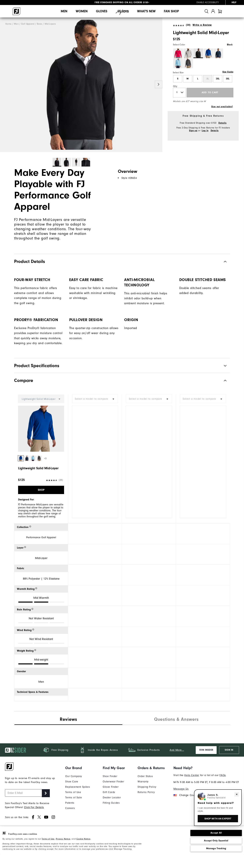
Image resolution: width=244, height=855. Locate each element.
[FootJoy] (16, 11)
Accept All (216, 832)
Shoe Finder (110, 776)
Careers (70, 808)
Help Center (191, 775)
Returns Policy (146, 792)
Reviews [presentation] (68, 719)
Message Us (181, 788)
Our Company (73, 776)
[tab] (220, 11)
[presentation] (176, 719)
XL (207, 78)
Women (82, 11)
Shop (41, 489)
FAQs (222, 775)
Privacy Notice (63, 839)
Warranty (143, 781)
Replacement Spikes (77, 786)
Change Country (189, 795)
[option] (81, 85)
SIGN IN (229, 750)
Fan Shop (171, 11)
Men (64, 11)
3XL (227, 78)
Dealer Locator (112, 797)
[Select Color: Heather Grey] (188, 53)
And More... (177, 749)
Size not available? (222, 106)
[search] (206, 11)
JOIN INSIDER (206, 750)
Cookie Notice (83, 839)
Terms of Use (48, 839)
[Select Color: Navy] (218, 53)
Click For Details (34, 807)
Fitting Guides (111, 802)
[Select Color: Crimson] (178, 53)
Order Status (145, 776)
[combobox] (95, 399)
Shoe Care (71, 781)
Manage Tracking (216, 848)
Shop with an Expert (218, 818)
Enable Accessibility (208, 2)
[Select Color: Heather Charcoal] (188, 63)
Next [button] (158, 84)
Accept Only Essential (216, 840)
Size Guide (227, 72)
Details (222, 123)
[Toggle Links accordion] (77, 767)
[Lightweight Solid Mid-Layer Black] (81, 85)
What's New (146, 11)
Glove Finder (111, 786)
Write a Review (202, 25)
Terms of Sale (73, 797)
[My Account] (213, 11)
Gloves (101, 11)
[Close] (236, 794)
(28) (188, 25)
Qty (175, 86)
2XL (217, 78)
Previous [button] (3, 84)
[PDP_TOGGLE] (222, 380)
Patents (69, 802)
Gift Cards (109, 792)
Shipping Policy (147, 786)
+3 (45, 458)
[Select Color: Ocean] (208, 53)
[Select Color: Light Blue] (178, 63)
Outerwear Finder (113, 781)
